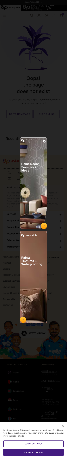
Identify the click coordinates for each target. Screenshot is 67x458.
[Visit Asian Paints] (23, 319)
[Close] (44, 141)
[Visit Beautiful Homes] (44, 226)
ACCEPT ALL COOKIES (33, 452)
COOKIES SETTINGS (33, 443)
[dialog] (33, 229)
